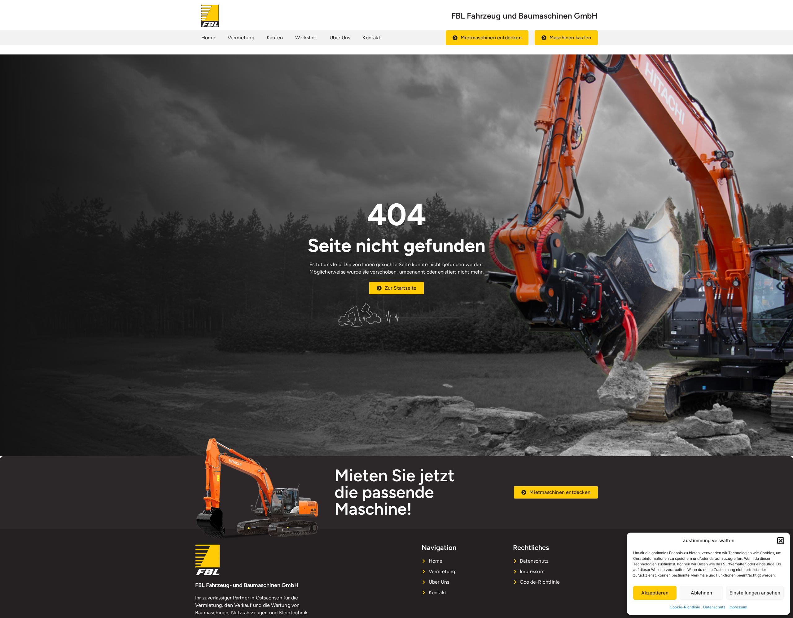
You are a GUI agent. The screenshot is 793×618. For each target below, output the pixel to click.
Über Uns (340, 38)
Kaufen (275, 38)
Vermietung (241, 38)
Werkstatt (306, 38)
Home (208, 38)
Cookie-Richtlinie (685, 607)
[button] (781, 541)
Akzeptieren (654, 593)
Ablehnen (701, 593)
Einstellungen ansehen (754, 593)
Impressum (738, 607)
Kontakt (371, 38)
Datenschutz (714, 607)
